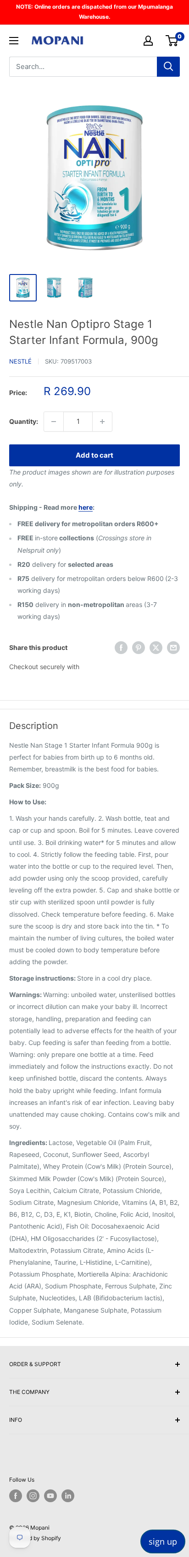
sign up (163, 1541)
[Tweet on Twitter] (156, 647)
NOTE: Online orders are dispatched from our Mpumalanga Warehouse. (94, 11)
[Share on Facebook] (121, 647)
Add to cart (94, 455)
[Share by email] (173, 647)
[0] (172, 40)
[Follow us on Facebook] (15, 1495)
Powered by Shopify (35, 1538)
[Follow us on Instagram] (33, 1495)
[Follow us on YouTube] (50, 1495)
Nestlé (20, 361)
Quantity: (23, 421)
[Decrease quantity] (53, 421)
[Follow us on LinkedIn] (67, 1495)
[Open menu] (13, 40)
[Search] (168, 67)
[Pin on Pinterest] (138, 647)
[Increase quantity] (102, 421)
